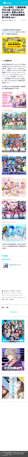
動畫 (6, 299)
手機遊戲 (12, 291)
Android (6, 293)
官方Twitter (6, 259)
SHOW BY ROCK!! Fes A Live (14, 295)
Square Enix (20, 297)
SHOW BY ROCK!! (8, 32)
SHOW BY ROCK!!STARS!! (9, 297)
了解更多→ (11, 455)
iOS (10, 293)
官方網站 (5, 256)
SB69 (13, 293)
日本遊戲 (18, 291)
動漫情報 (6, 291)
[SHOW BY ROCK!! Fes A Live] (14, 265)
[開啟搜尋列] (17, 3)
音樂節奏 (11, 299)
